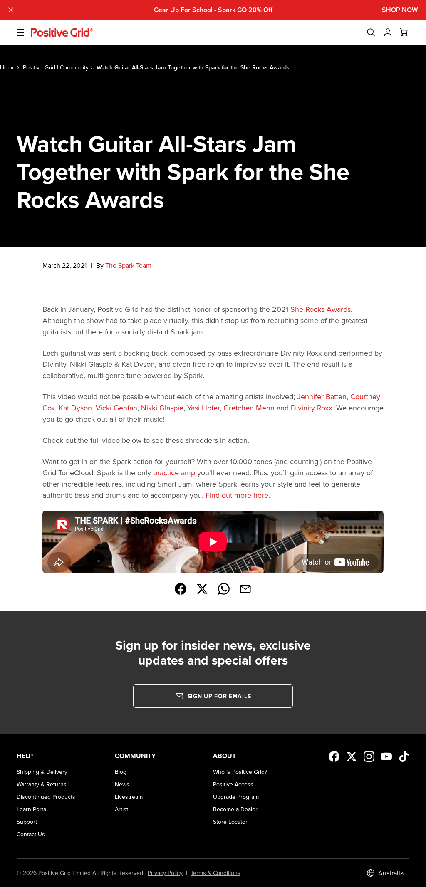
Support (27, 822)
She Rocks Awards (320, 309)
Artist (121, 809)
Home (7, 67)
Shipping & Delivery (42, 772)
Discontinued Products (46, 797)
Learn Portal (32, 809)
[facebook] (334, 756)
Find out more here (237, 495)
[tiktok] (404, 756)
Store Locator (230, 822)
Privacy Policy (165, 873)
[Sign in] (388, 32)
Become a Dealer (235, 809)
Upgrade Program (236, 797)
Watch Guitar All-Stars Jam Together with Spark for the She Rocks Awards (193, 67)
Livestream (129, 797)
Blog (120, 772)
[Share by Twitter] (202, 589)
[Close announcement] (10, 9)
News (122, 784)
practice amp (174, 472)
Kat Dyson (75, 408)
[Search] (371, 32)
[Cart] (404, 32)
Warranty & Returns (42, 784)
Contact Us (31, 834)
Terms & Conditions (215, 873)
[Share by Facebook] (180, 589)
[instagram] (369, 756)
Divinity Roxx (311, 408)
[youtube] (386, 756)
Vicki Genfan (116, 408)
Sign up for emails (219, 696)
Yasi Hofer (203, 408)
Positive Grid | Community (56, 67)
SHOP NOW (400, 10)
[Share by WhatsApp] (224, 589)
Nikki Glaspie (162, 408)
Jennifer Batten (322, 396)
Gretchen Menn (249, 408)
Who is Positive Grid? (240, 772)
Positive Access (233, 784)
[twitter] (351, 756)
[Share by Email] (245, 589)
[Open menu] (15, 32)
